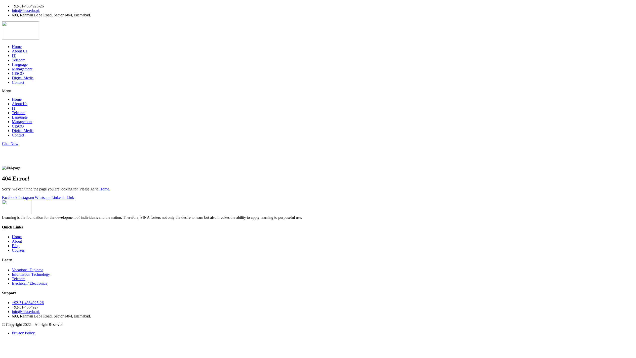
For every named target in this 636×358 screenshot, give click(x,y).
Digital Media (23, 78)
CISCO (18, 73)
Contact (18, 82)
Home (17, 47)
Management (22, 69)
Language (20, 64)
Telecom (18, 60)
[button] (318, 91)
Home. (104, 189)
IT (14, 55)
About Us (19, 51)
